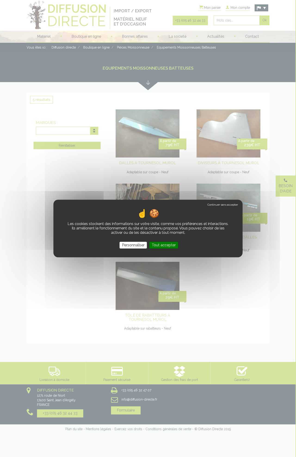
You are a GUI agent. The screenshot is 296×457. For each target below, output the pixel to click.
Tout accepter (164, 245)
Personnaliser (133, 245)
